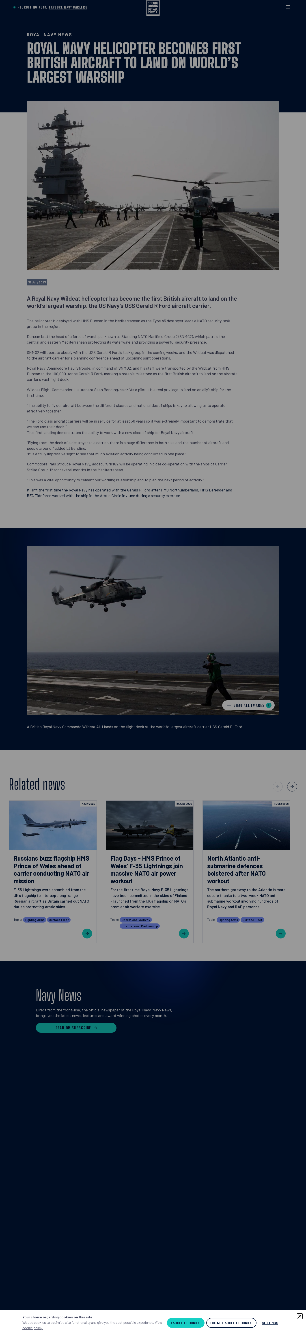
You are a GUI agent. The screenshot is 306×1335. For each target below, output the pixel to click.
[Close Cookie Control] (299, 1316)
